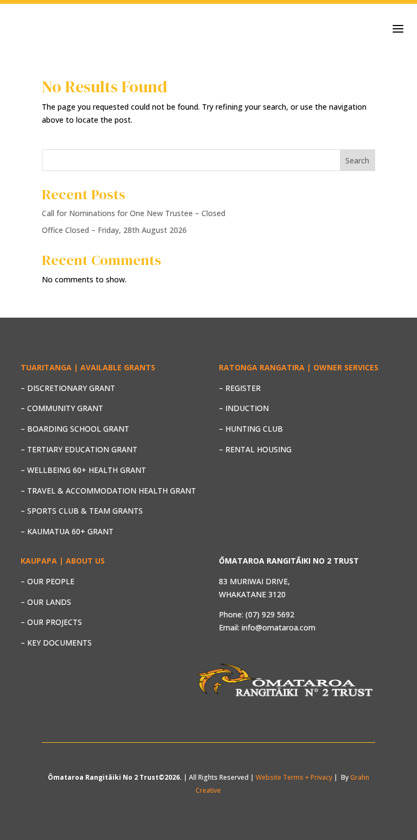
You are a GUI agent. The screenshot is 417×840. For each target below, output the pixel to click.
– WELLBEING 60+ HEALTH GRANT (83, 470)
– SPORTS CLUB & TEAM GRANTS (82, 511)
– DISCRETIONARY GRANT (68, 388)
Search (357, 160)
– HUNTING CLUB (251, 429)
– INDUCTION (244, 408)
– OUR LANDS (46, 602)
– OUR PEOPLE (47, 581)
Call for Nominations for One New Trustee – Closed (133, 213)
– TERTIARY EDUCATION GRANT (79, 449)
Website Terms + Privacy (294, 777)
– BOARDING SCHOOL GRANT (75, 429)
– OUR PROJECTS (51, 622)
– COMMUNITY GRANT (62, 408)
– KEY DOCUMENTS (56, 642)
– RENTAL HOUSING (255, 449)
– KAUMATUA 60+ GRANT (67, 531)
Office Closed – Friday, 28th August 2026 (114, 230)
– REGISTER (240, 388)
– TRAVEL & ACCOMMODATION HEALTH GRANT (108, 490)
